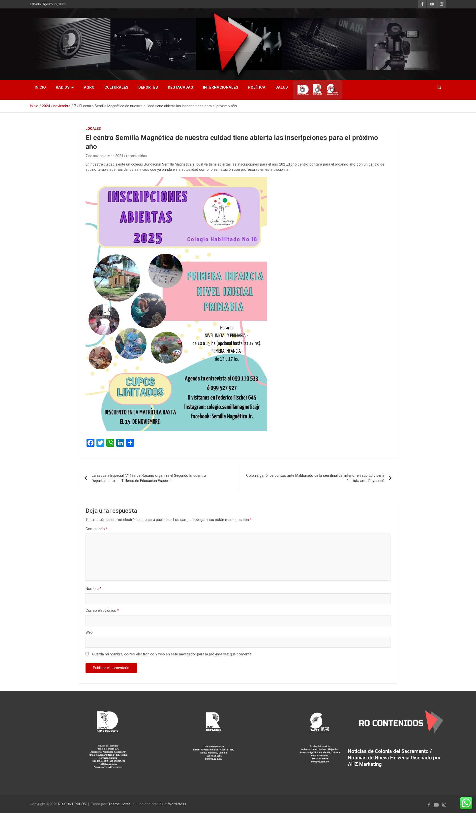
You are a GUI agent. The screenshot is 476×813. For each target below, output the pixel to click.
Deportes (148, 87)
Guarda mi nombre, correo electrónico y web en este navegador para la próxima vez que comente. (172, 654)
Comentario (97, 529)
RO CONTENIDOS (72, 804)
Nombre (93, 588)
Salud (281, 87)
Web (89, 632)
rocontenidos (136, 156)
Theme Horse (119, 804)
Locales (93, 129)
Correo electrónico (102, 610)
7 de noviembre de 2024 (104, 156)
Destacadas (180, 87)
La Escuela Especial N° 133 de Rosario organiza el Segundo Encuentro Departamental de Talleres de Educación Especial (149, 478)
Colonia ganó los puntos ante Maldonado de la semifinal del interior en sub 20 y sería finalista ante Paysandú (315, 478)
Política (257, 87)
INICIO (40, 87)
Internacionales (220, 87)
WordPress (177, 804)
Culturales (116, 87)
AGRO (89, 87)
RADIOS (63, 87)
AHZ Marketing (365, 764)
